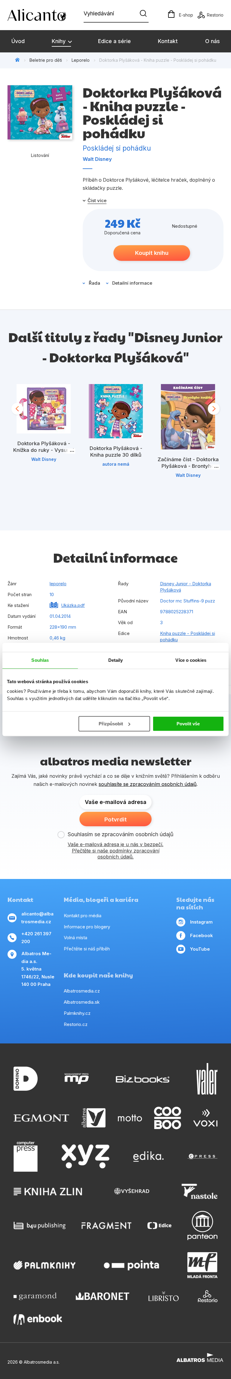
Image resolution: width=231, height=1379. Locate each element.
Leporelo (81, 60)
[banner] (42, 15)
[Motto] (130, 1118)
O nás (212, 41)
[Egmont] (41, 1118)
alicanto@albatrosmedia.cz (37, 917)
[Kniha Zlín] (48, 1191)
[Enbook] (38, 1319)
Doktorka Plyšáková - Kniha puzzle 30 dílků (116, 451)
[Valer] (206, 1079)
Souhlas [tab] (40, 660)
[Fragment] (106, 1225)
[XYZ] (85, 1156)
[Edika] (148, 1156)
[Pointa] (131, 1265)
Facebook (201, 935)
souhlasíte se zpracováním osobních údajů (147, 784)
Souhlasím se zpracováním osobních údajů (121, 834)
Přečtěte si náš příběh (87, 949)
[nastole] (200, 1191)
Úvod (18, 41)
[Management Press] (77, 1079)
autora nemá (115, 464)
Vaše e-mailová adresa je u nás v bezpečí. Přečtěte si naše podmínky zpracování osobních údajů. (115, 850)
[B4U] (40, 1225)
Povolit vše (188, 723)
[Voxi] (205, 1118)
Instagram (201, 922)
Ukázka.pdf (73, 605)
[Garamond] (35, 1296)
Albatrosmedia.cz (82, 991)
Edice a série (114, 41)
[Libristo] (164, 1296)
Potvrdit (115, 819)
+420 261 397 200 (36, 937)
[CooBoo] (167, 1118)
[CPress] (202, 1156)
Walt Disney (97, 159)
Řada (94, 283)
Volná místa (75, 937)
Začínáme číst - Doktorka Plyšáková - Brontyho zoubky (188, 465)
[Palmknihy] (45, 1265)
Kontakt (168, 41)
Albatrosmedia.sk (82, 1002)
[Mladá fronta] (202, 1265)
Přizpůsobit (111, 723)
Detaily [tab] (115, 660)
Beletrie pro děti (45, 60)
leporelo (58, 583)
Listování (40, 155)
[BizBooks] (143, 1079)
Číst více (97, 200)
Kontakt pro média (82, 915)
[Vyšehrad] (131, 1191)
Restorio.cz (76, 1024)
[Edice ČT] (159, 1225)
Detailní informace (132, 283)
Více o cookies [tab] (190, 660)
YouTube (200, 949)
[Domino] (26, 1079)
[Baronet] (102, 1296)
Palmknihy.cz (77, 1013)
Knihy (59, 41)
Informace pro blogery (87, 927)
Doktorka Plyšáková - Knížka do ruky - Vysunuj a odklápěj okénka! (43, 449)
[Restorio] (207, 1296)
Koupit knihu (151, 252)
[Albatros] (93, 1118)
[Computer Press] (26, 1156)
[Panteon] (202, 1225)
